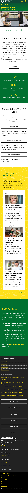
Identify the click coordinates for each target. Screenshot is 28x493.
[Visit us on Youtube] (4, 469)
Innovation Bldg (5, 456)
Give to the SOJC (14, 426)
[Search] (22, 1)
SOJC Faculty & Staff (14, 407)
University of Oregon (8, 437)
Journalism (4, 364)
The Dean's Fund (14, 126)
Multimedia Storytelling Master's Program (11, 393)
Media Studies (4, 367)
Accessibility (4, 478)
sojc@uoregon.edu (5, 466)
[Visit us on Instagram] (7, 469)
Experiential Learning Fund (14, 140)
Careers (3, 482)
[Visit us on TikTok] (12, 469)
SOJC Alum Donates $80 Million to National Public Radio (14, 207)
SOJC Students (14, 401)
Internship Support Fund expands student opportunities (13, 273)
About (2, 484)
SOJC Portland (14, 420)
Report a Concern (5, 474)
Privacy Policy (4, 480)
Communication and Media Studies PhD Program (13, 387)
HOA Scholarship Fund (14, 154)
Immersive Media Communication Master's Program (14, 390)
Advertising (4, 361)
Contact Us (4, 462)
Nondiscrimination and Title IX (8, 476)
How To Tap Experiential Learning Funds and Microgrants (13, 241)
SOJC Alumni (14, 414)
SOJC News (14, 433)
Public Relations (5, 370)
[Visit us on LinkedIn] (10, 469)
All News (21, 293)
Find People (4, 486)
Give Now (14, 66)
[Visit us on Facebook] (2, 469)
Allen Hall (3, 446)
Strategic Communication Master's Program (12, 395)
